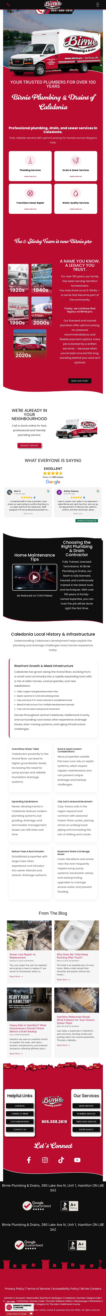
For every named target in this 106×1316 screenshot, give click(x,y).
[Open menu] (98, 4)
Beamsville (32, 1297)
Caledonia (69, 1297)
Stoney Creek (37, 1301)
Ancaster (20, 1297)
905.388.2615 (54, 1121)
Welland (60, 1301)
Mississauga (81, 1301)
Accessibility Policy (65, 1289)
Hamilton (9, 1297)
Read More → (16, 976)
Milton (69, 1301)
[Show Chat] (31, 1314)
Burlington (57, 1297)
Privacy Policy (14, 1289)
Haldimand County (70, 1304)
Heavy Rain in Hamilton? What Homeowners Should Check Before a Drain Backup (28, 1028)
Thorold (50, 1301)
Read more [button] (28, 513)
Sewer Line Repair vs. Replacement (23, 956)
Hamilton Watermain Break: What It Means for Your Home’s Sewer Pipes (76, 1020)
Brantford (45, 1297)
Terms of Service (38, 1289)
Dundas (81, 1297)
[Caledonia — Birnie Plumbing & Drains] (53, 4)
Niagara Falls (94, 1297)
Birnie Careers (91, 1289)
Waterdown (95, 1301)
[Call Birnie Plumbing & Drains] (8, 4)
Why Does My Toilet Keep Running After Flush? (72, 956)
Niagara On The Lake (48, 1304)
